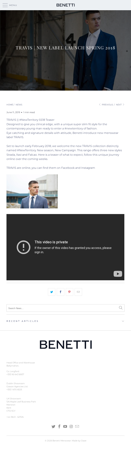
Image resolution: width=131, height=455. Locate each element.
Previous (107, 104)
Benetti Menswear (62, 440)
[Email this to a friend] (78, 292)
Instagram (88, 167)
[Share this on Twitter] (51, 292)
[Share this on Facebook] (60, 292)
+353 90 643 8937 (15, 374)
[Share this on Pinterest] (69, 292)
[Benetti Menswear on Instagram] (71, 427)
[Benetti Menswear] (65, 5)
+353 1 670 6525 (14, 389)
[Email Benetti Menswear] (77, 427)
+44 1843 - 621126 (15, 417)
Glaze (83, 440)
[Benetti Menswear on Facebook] (59, 427)
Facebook (68, 167)
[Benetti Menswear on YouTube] (65, 427)
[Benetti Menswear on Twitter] (53, 427)
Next (119, 104)
